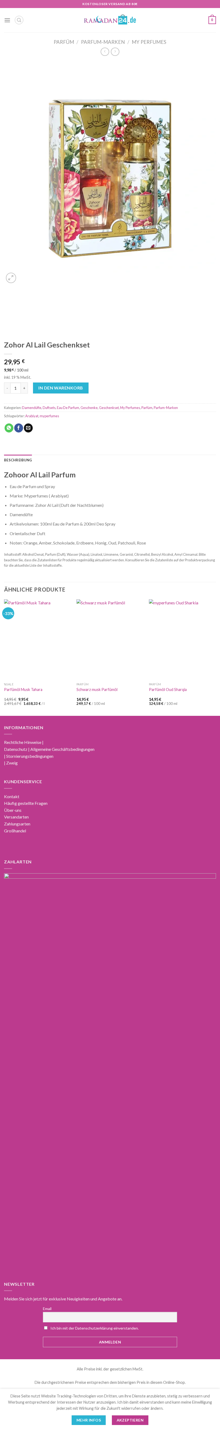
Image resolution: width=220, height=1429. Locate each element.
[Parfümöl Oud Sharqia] (182, 639)
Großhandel (15, 830)
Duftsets (49, 407)
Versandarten (16, 816)
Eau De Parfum (68, 407)
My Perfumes (149, 42)
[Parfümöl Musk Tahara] (37, 639)
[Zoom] (11, 278)
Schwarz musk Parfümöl (97, 689)
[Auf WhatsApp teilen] (9, 427)
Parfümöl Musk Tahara (23, 689)
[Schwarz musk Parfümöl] (110, 639)
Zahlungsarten (17, 823)
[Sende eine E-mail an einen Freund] (28, 427)
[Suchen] (19, 20)
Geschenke (89, 407)
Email (47, 1308)
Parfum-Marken (103, 42)
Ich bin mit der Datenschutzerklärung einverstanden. (94, 1328)
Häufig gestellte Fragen (25, 803)
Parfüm (64, 42)
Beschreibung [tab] (18, 460)
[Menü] (7, 20)
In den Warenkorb (60, 387)
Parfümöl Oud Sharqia (168, 689)
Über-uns (12, 810)
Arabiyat (31, 416)
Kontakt (11, 796)
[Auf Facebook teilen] (18, 427)
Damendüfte (31, 407)
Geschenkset (109, 407)
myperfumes (49, 416)
